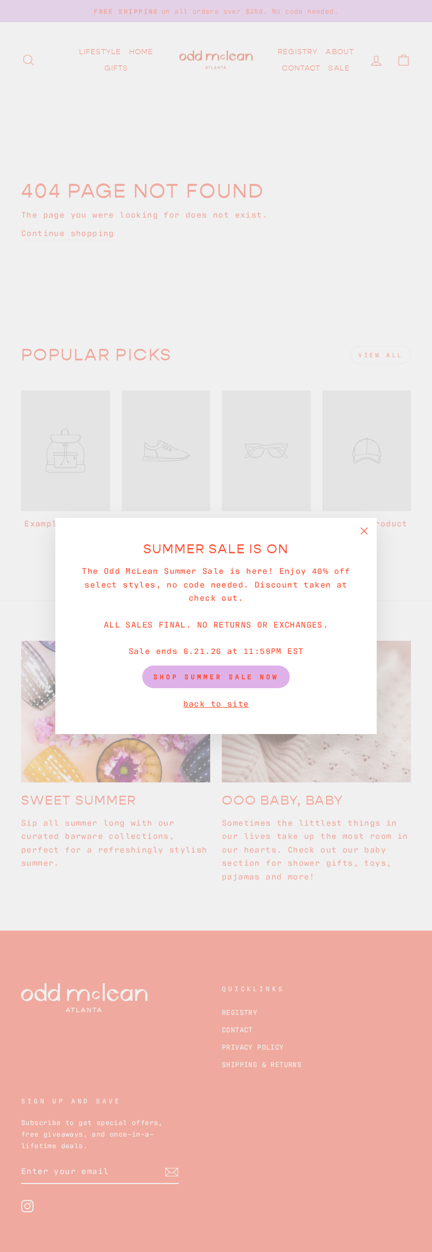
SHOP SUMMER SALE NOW (216, 676)
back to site (216, 703)
